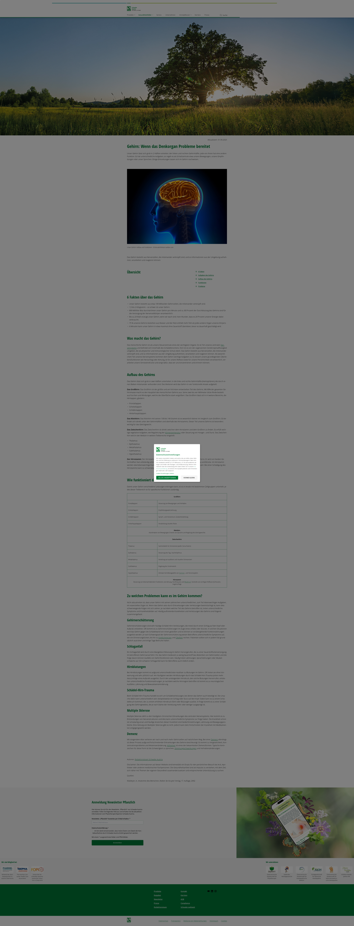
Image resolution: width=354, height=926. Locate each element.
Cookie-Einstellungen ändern (165, 473)
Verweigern (189, 478)
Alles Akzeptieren (167, 478)
